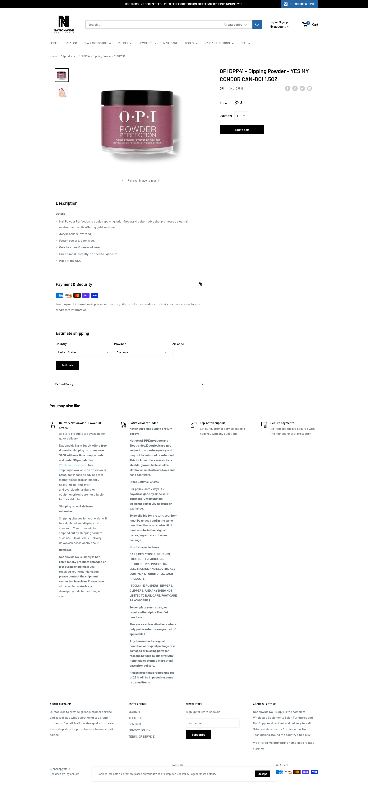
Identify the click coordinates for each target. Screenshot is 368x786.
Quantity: (226, 115)
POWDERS (145, 43)
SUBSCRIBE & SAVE (302, 4)
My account (278, 26)
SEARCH (134, 711)
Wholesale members (73, 465)
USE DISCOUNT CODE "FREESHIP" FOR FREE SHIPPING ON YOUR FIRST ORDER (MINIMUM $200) (184, 4)
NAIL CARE (170, 43)
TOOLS (189, 43)
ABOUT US (135, 718)
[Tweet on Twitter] (302, 88)
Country (61, 344)
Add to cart (241, 129)
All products (68, 56)
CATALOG (70, 43)
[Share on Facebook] (287, 88)
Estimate (68, 365)
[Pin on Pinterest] (295, 88)
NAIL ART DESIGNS (217, 43)
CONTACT (134, 724)
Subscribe (198, 734)
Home (53, 56)
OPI (222, 88)
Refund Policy (64, 384)
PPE (243, 43)
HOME (54, 43)
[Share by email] (309, 88)
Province (120, 344)
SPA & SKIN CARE (95, 43)
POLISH (123, 43)
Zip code (178, 344)
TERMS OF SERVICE (141, 736)
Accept (262, 773)
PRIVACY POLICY (139, 730)
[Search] (257, 24)
